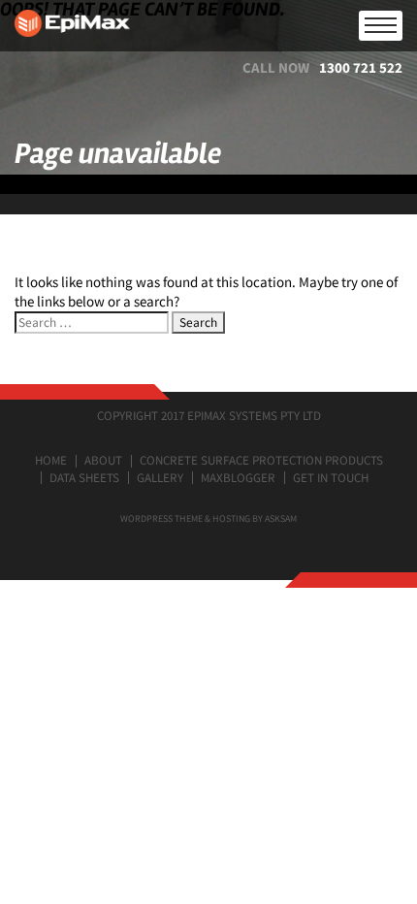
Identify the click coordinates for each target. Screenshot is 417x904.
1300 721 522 (360, 67)
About (103, 460)
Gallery (160, 477)
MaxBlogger (238, 477)
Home (51, 460)
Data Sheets (84, 477)
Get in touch (331, 477)
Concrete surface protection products (261, 460)
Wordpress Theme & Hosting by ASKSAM (208, 518)
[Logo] (208, 25)
